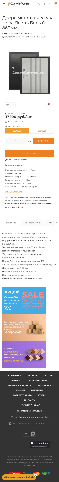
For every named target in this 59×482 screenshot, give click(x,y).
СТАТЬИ (42, 395)
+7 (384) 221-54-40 (30, 405)
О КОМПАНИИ (13, 375)
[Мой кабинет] (49, 4)
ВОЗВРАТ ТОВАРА (22, 395)
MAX (33, 434)
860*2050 (17, 131)
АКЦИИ (16, 380)
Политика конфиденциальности (31, 423)
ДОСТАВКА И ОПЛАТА (19, 385)
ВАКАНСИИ (37, 390)
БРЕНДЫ (48, 375)
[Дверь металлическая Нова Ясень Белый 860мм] (29, 72)
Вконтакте (26, 434)
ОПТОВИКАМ (44, 385)
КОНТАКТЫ (29, 400)
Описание (11, 223)
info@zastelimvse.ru (31, 410)
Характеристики (32, 223)
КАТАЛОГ (32, 375)
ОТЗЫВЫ (20, 390)
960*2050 (42, 131)
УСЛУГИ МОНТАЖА (36, 380)
